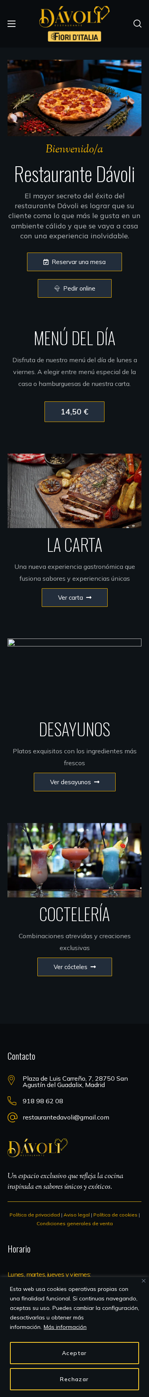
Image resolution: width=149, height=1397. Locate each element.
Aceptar (74, 1353)
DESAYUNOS (74, 729)
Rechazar (74, 1379)
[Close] (143, 1281)
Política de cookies (115, 1215)
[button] (137, 24)
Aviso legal (77, 1215)
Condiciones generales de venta (75, 1223)
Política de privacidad (35, 1215)
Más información (65, 1326)
